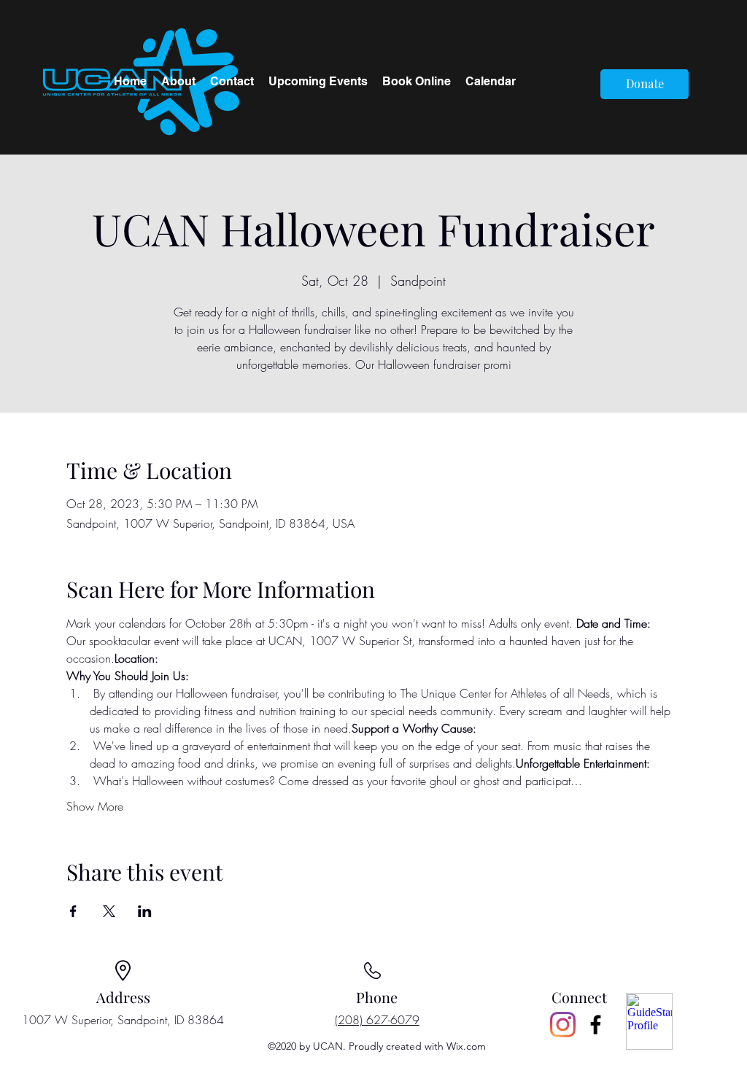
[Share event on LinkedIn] (145, 911)
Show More (94, 806)
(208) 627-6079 (377, 1020)
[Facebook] (595, 1024)
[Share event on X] (109, 911)
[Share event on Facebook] (73, 911)
